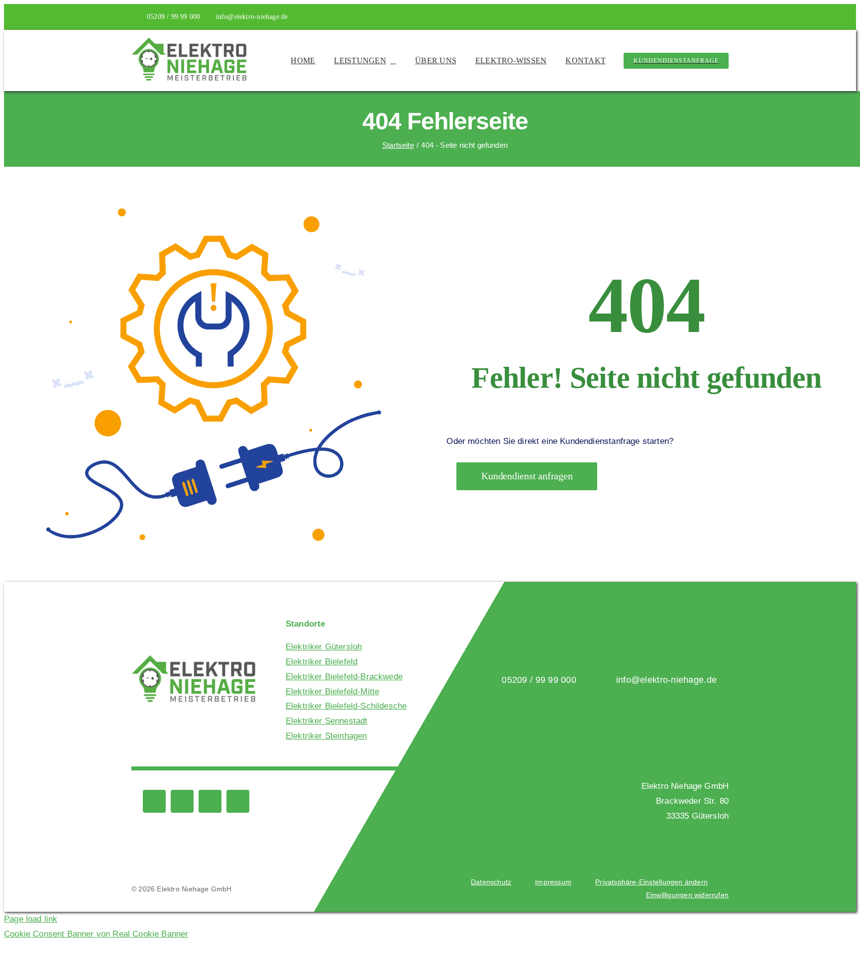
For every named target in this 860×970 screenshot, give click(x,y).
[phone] (710, 17)
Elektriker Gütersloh (324, 646)
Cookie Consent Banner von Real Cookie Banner (96, 934)
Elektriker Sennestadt (327, 721)
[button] (651, 882)
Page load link (30, 919)
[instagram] (694, 17)
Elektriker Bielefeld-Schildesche (346, 706)
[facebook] (677, 17)
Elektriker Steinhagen (326, 736)
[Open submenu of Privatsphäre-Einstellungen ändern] (712, 882)
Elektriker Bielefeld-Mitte (332, 691)
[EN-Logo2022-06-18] (189, 41)
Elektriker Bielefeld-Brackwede (344, 676)
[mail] (726, 17)
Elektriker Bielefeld (321, 661)
